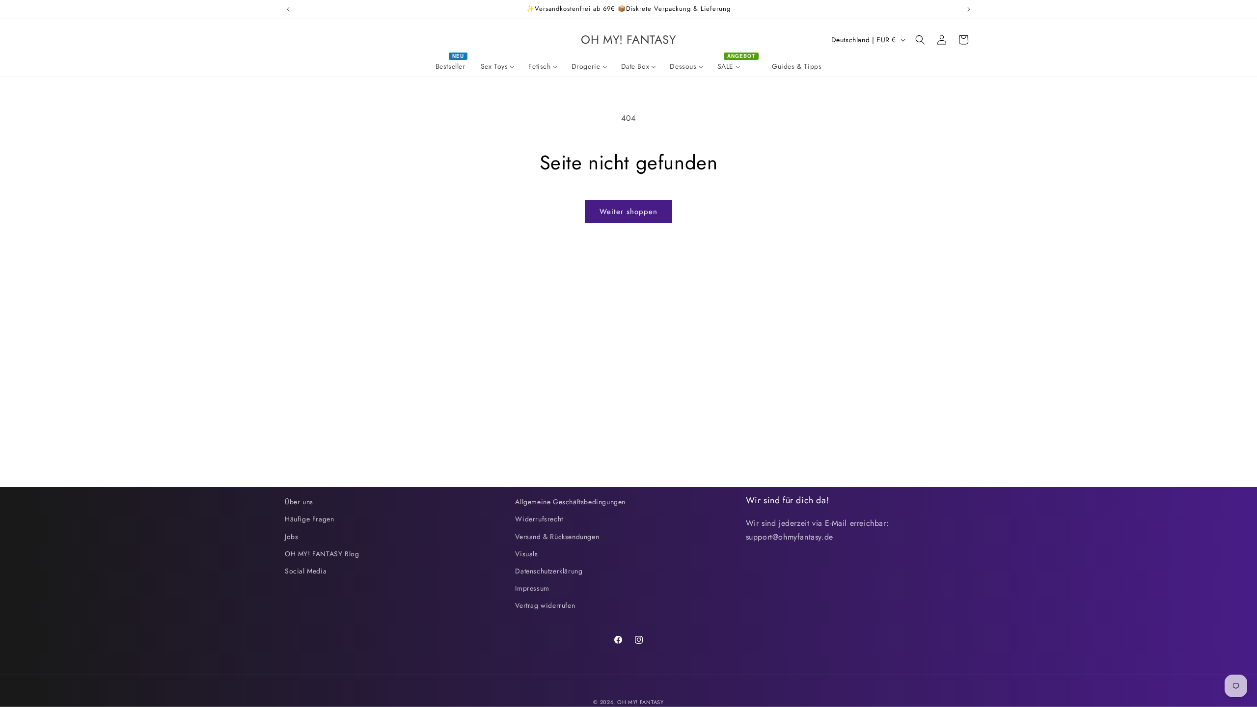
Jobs (291, 537)
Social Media (306, 571)
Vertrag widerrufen (545, 605)
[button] (920, 40)
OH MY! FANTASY (640, 702)
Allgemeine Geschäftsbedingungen (570, 502)
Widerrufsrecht (539, 519)
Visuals (526, 554)
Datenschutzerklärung (548, 571)
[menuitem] (451, 66)
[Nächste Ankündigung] (969, 9)
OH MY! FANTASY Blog (322, 554)
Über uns (299, 502)
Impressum (532, 588)
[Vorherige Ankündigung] (288, 9)
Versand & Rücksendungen (557, 537)
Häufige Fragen (309, 519)
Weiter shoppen (628, 211)
